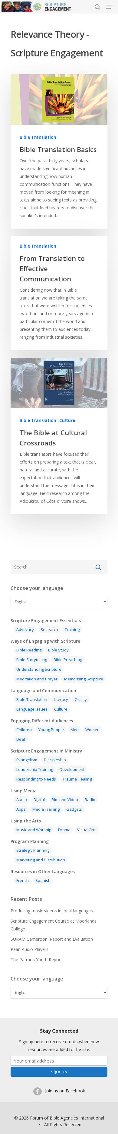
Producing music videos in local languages (52, 911)
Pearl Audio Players (29, 949)
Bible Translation (38, 137)
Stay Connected (59, 1031)
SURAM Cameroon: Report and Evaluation (52, 939)
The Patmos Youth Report (36, 959)
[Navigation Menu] (109, 7)
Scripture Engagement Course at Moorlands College (54, 925)
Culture (67, 420)
